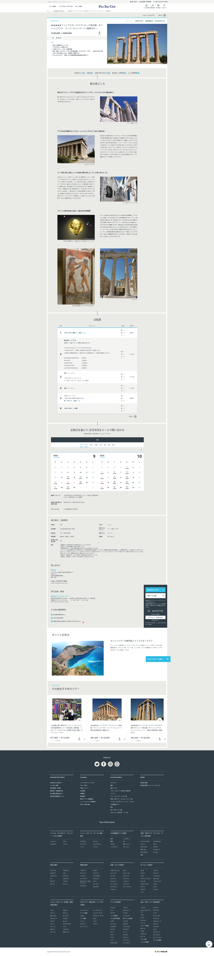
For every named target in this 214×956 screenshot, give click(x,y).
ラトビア (112, 876)
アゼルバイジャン (115, 870)
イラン (64, 926)
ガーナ (112, 932)
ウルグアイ (53, 873)
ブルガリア (83, 870)
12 (96, 445)
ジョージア (113, 873)
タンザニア (126, 929)
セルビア (95, 870)
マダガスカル (113, 943)
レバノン (52, 924)
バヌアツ (95, 924)
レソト (112, 940)
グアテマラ (156, 910)
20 (55, 482)
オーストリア (83, 878)
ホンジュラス (156, 915)
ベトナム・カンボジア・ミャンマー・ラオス (122, 801)
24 (80, 482)
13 (114, 477)
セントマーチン (157, 937)
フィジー (82, 921)
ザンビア (125, 937)
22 (68, 482)
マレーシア (126, 847)
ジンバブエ (126, 940)
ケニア (112, 937)
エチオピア (113, 926)
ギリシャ (65, 921)
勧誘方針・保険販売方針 (56, 791)
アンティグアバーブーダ (145, 911)
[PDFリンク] (82, 621)
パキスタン (83, 841)
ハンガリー (83, 876)
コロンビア (66, 878)
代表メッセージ (84, 788)
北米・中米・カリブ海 (116, 810)
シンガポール (126, 838)
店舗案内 (82, 793)
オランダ (142, 881)
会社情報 (82, 791)
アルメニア (113, 881)
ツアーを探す (52, 6)
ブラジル (65, 881)
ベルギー (155, 884)
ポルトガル (156, 878)
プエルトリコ (156, 932)
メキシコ (155, 924)
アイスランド (113, 886)
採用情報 (82, 796)
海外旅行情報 (143, 782)
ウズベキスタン (157, 841)
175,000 (68, 478)
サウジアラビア (67, 924)
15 (68, 477)
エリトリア (113, 924)
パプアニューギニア (98, 915)
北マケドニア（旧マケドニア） (85, 882)
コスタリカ (143, 934)
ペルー (64, 873)
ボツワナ (112, 913)
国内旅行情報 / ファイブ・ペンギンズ (150, 785)
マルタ (142, 870)
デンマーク (126, 876)
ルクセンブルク (144, 884)
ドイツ (142, 892)
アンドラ (155, 889)
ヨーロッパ (113, 782)
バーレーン (53, 926)
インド (82, 847)
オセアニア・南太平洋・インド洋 (119, 812)
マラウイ (125, 907)
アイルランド (156, 876)
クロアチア (83, 886)
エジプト (52, 921)
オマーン (52, 913)
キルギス (155, 847)
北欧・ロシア (113, 788)
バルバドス (143, 920)
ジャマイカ (156, 918)
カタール (52, 929)
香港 (111, 841)
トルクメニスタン (145, 841)
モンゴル (155, 852)
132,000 (127, 468)
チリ (51, 878)
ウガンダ (125, 934)
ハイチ (155, 913)
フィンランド (113, 884)
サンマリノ (156, 873)
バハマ (142, 917)
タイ (124, 841)
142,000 (68, 483)
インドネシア (113, 847)
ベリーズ (142, 923)
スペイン (142, 886)
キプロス (65, 918)
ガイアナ (52, 884)
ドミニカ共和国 (144, 942)
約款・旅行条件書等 (58, 618)
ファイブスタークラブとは (66, 6)
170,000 (80, 478)
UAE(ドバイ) (66, 932)
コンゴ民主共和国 (115, 918)
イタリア (142, 873)
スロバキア (96, 886)
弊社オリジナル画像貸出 (86, 799)
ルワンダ (125, 921)
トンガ (94, 921)
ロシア (125, 870)
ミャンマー (53, 841)
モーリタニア (126, 943)
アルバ (142, 915)
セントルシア (156, 934)
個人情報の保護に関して (59, 614)
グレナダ (155, 907)
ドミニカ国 (143, 939)
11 (91, 445)
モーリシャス (83, 926)
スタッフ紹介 (78, 6)
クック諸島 (83, 918)
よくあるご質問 (54, 785)
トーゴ (125, 932)
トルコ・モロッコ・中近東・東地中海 (120, 791)
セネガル (125, 924)
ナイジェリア (126, 915)
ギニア (112, 934)
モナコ (142, 876)
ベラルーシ (113, 889)
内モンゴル (143, 849)
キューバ (142, 936)
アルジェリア (53, 918)
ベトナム (65, 844)
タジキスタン (143, 852)
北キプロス (53, 915)
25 (102, 487)
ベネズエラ (66, 870)
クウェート (53, 932)
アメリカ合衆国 (157, 940)
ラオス (64, 841)
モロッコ (65, 913)
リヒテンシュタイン (145, 878)
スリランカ (83, 844)
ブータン (95, 847)
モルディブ (83, 924)
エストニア (113, 878)
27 (55, 487)
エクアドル (53, 870)
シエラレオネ (126, 926)
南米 (111, 807)
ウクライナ (126, 878)
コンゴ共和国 (113, 915)
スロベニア (96, 878)
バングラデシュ (97, 844)
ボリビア (52, 881)
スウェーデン (126, 873)
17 (80, 477)
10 (86, 445)
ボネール (142, 928)
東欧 (111, 785)
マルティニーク (157, 921)
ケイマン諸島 (83, 913)
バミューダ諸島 (144, 925)
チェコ (94, 881)
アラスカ (142, 907)
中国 (141, 855)
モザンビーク (126, 910)
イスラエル (66, 929)
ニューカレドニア (97, 910)
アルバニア (96, 873)
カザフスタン (143, 847)
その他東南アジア (115, 804)
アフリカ (112, 793)
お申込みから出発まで (56, 782)
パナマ (155, 929)
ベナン (112, 910)
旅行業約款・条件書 (55, 788)
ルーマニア (96, 884)
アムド (155, 844)
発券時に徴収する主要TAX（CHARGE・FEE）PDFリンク (67, 621)
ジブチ (112, 921)
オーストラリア (84, 910)
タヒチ (94, 918)
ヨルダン (65, 910)
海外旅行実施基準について (57, 796)
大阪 (97, 440)
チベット (142, 844)
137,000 (80, 483)
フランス (155, 870)
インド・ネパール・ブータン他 (118, 796)
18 (102, 482)
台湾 (111, 838)
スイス (155, 886)
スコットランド (157, 881)
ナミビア (125, 913)
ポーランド (83, 873)
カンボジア (53, 844)
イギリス (142, 889)
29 (68, 487)
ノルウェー (126, 881)
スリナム (65, 884)
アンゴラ (112, 907)
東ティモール (126, 844)
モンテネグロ (96, 876)
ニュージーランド (97, 913)
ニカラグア (156, 926)
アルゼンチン (53, 876)
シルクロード (156, 849)
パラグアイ (66, 876)
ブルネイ (112, 844)
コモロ (82, 915)
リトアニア (126, 884)
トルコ (52, 910)
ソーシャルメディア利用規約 (87, 801)
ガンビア (112, 929)
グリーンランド (127, 886)
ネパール (95, 841)
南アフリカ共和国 (127, 918)
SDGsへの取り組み (85, 804)
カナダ (142, 931)
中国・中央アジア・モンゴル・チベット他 (121, 799)
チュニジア (66, 915)
